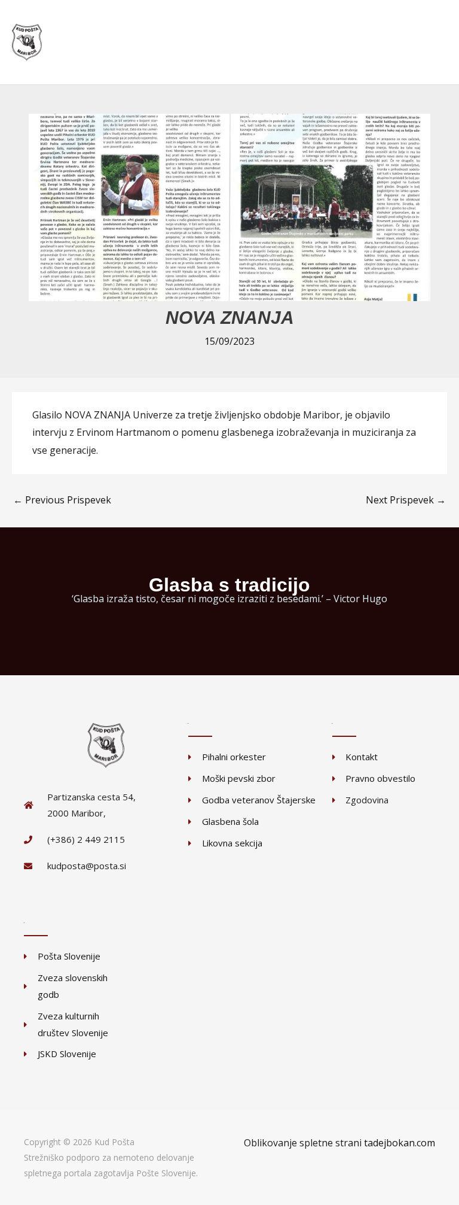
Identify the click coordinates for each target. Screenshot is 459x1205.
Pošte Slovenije (166, 1173)
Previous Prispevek (62, 499)
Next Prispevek (406, 499)
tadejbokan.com (399, 1142)
